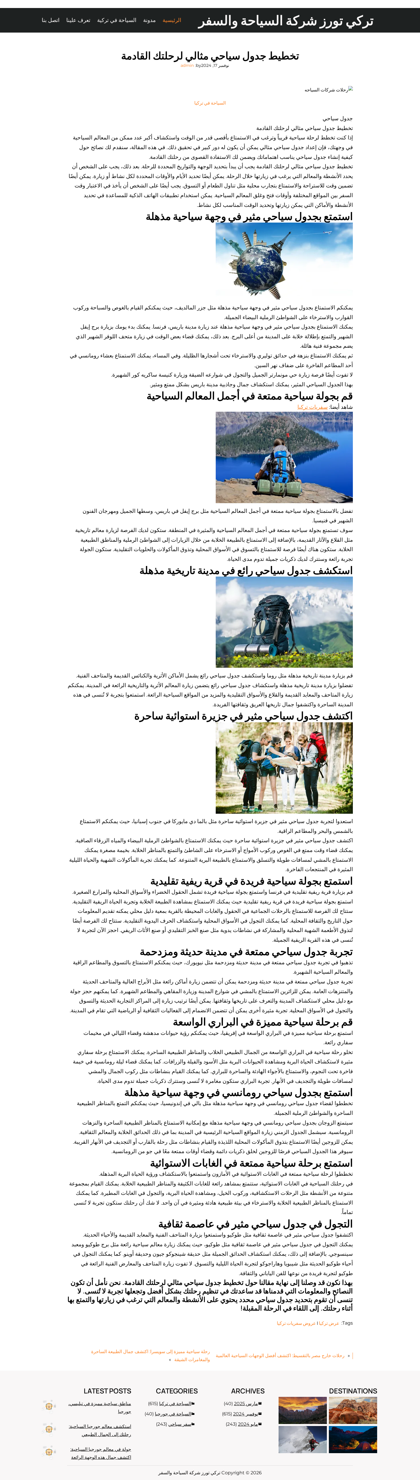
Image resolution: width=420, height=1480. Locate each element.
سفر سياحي (179, 1424)
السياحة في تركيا (210, 103)
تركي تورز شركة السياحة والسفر (286, 20)
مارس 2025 (246, 1403)
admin (187, 65)
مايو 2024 (248, 1424)
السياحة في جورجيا (173, 1414)
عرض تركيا (329, 1323)
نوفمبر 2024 (245, 1414)
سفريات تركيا (312, 406)
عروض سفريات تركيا (296, 1323)
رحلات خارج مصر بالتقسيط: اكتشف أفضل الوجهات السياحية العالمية (280, 1355)
